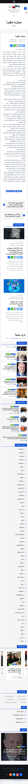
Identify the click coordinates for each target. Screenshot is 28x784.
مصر (22, 623)
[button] (2, 343)
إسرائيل (22, 502)
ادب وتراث (21, 509)
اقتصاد (22, 516)
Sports (22, 467)
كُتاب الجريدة (21, 609)
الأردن (22, 520)
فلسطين (22, 598)
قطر (23, 602)
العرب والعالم (20, 552)
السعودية (22, 541)
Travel (22, 477)
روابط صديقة (21, 577)
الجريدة (22, 538)
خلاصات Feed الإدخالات (18, 715)
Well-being (9, 699)
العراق (9, 364)
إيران (22, 506)
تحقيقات (22, 563)
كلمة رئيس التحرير (19, 612)
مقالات (22, 634)
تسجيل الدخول (20, 711)
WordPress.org (19, 722)
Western (21, 481)
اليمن (22, 559)
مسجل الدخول (15, 338)
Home (14, 26)
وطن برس (21, 39)
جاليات (9, 389)
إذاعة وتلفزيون (20, 499)
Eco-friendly (21, 696)
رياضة (22, 580)
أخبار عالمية (21, 488)
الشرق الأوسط (20, 545)
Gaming (21, 456)
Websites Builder (20, 768)
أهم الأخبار (20, 243)
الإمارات (22, 523)
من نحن (22, 637)
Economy (21, 449)
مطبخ (22, 626)
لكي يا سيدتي (20, 619)
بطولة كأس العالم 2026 (10, 702)
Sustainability (9, 696)
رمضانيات (21, 573)
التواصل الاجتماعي (19, 534)
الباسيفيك (21, 527)
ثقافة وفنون (8, 354)
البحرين (22, 531)
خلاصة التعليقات (19, 718)
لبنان (23, 616)
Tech (22, 470)
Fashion (21, 452)
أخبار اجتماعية (20, 484)
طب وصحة (21, 587)
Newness (21, 459)
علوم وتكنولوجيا (13, 39)
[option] (14, 356)
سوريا (22, 584)
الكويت (22, 555)
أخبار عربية (21, 492)
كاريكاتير (22, 605)
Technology (20, 474)
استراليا (12, 406)
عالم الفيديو (21, 591)
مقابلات (22, 630)
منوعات (22, 641)
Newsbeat (21, 463)
